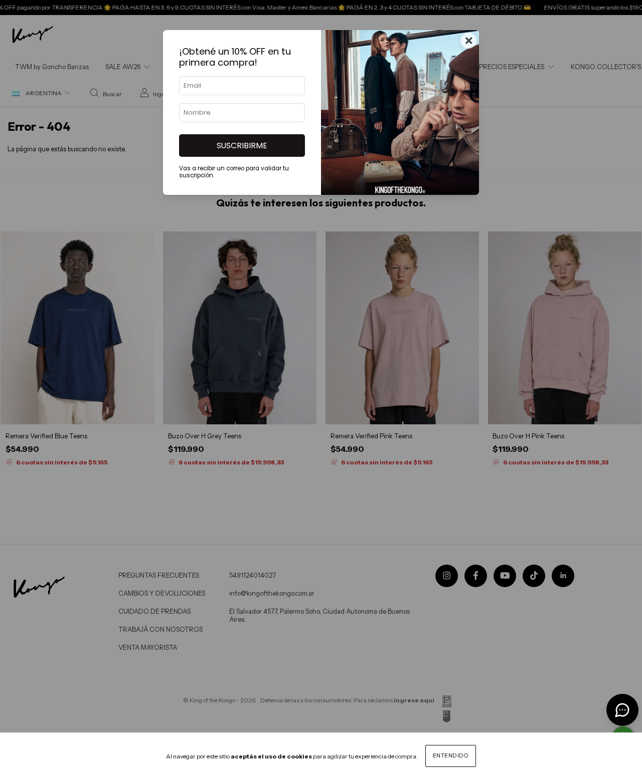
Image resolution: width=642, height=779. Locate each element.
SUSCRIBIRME (242, 145)
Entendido (451, 755)
